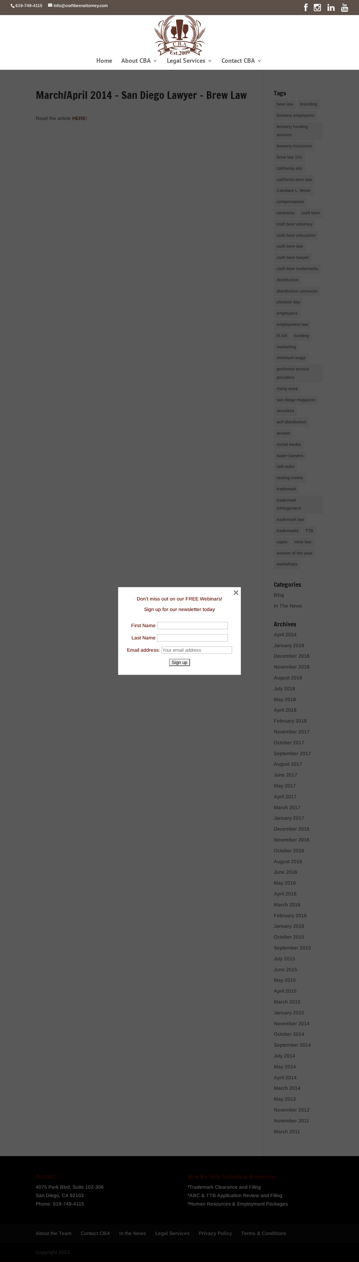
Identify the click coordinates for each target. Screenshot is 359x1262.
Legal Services (186, 61)
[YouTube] (344, 9)
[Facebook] (305, 9)
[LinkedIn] (331, 9)
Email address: (144, 650)
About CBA (136, 61)
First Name (143, 625)
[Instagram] (317, 9)
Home (104, 61)
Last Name (143, 637)
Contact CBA (238, 61)
